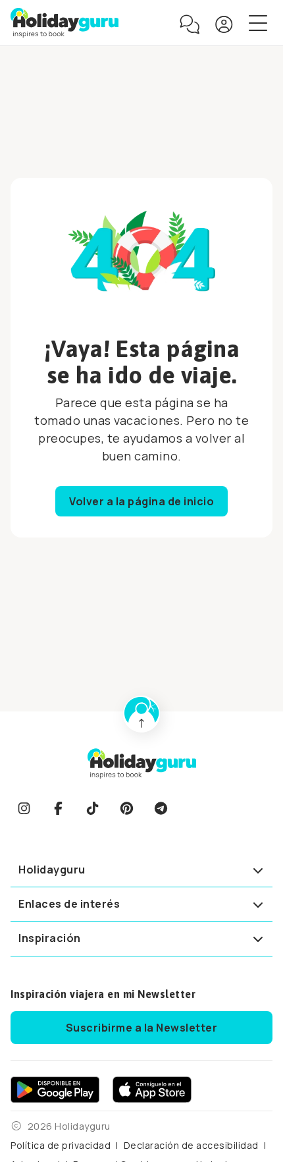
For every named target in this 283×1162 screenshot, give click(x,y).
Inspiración (49, 938)
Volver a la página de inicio (141, 501)
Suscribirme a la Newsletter (142, 1027)
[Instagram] (24, 808)
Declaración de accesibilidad (191, 1145)
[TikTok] (92, 808)
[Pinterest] (126, 808)
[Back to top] (141, 714)
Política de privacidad (61, 1145)
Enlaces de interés (69, 904)
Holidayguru (52, 869)
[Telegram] (160, 808)
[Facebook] (58, 808)
